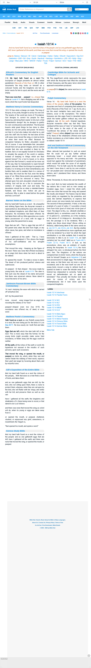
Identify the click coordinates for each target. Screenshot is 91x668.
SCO (64, 61)
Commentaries (11, 33)
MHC (26, 61)
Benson (24, 56)
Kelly (74, 58)
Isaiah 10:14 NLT (53, 303)
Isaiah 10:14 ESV (53, 305)
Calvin (34, 56)
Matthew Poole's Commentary (20, 317)
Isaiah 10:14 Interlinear (55, 292)
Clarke (50, 56)
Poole (45, 61)
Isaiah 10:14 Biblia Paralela (57, 319)
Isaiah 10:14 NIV (53, 300)
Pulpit (51, 61)
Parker (39, 61)
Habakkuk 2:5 (76, 257)
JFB (65, 58)
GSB (20, 58)
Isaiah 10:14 (72, 248)
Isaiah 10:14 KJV (53, 310)
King (79, 58)
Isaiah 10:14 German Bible (57, 326)
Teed (69, 61)
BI (29, 56)
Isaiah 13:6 (73, 238)
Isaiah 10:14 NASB (54, 308)
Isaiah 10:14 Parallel (55, 316)
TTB (74, 61)
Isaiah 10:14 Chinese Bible (57, 321)
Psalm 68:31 (80, 240)
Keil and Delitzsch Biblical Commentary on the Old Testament (66, 146)
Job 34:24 (61, 228)
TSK (45, 63)
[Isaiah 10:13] (3, 304)
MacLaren (19, 61)
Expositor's (71, 56)
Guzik (34, 58)
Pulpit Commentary (57, 98)
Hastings (49, 58)
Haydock (41, 58)
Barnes (17, 56)
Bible (4, 33)
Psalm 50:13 (65, 243)
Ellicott (62, 56)
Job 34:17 (53, 228)
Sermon (58, 61)
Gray (28, 58)
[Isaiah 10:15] (88, 304)
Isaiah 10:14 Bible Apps (56, 314)
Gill (24, 58)
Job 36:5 (69, 228)
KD (70, 58)
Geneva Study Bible (15, 431)
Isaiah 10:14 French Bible (56, 324)
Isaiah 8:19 (16, 99)
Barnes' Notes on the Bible (18, 200)
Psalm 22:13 (52, 243)
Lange (11, 61)
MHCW (32, 61)
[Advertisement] (48, 488)
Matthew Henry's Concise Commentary (24, 107)
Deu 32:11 (9, 325)
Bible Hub (50, 330)
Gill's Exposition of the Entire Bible (22, 370)
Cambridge (42, 56)
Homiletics (58, 58)
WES (79, 61)
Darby (56, 56)
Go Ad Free (4, 658)
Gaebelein (13, 58)
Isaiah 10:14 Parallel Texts (57, 295)
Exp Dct (80, 56)
